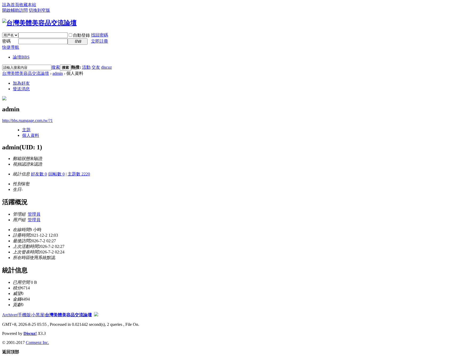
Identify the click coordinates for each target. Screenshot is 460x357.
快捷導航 (10, 47)
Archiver (9, 315)
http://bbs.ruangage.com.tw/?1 (27, 120)
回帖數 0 (57, 174)
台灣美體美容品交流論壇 (25, 73)
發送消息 (21, 89)
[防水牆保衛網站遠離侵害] (96, 315)
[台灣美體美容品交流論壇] (39, 22)
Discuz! (30, 333)
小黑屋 (37, 315)
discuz (106, 67)
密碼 (6, 41)
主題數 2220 (79, 174)
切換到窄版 (39, 10)
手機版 (24, 315)
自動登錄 (81, 35)
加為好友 (21, 83)
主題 (26, 130)
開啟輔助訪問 (15, 10)
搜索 (55, 67)
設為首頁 (10, 4)
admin (57, 73)
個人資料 (30, 135)
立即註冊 (99, 41)
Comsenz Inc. (37, 342)
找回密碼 (99, 35)
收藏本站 (27, 4)
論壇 (21, 57)
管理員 (34, 214)
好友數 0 (39, 174)
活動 (86, 67)
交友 (96, 67)
